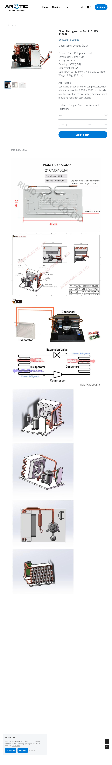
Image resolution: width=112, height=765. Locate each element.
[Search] (82, 7)
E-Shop (101, 7)
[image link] (17, 7)
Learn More (16, 745)
